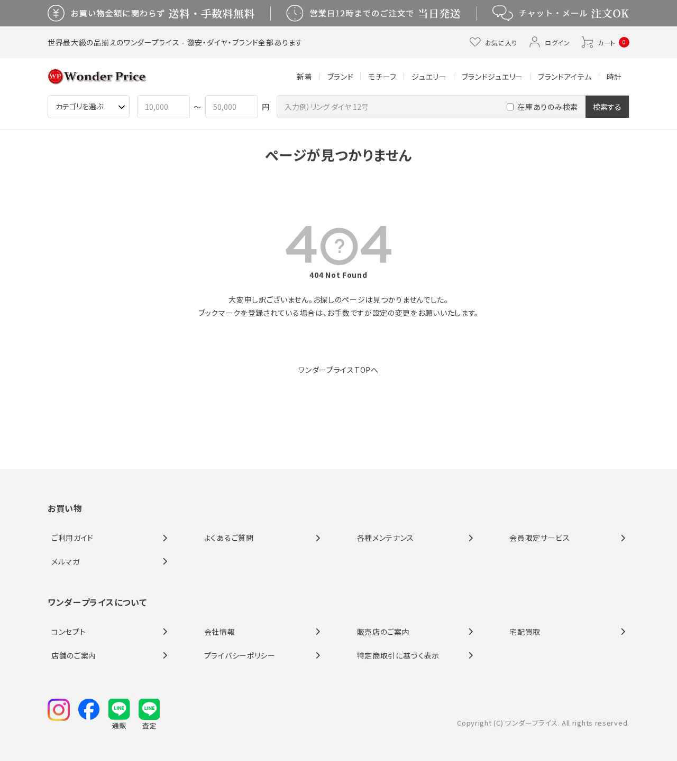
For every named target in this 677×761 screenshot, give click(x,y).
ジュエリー (429, 76)
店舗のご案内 (73, 655)
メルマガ (65, 561)
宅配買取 (525, 631)
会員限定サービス (539, 537)
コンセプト (68, 631)
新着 (304, 76)
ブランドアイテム (565, 76)
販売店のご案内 (383, 631)
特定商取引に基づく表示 (398, 655)
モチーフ (382, 76)
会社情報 (219, 631)
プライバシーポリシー (240, 655)
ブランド (340, 76)
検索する (607, 106)
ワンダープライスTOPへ (338, 369)
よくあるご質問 (229, 537)
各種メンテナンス (386, 537)
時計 (614, 76)
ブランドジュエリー (492, 76)
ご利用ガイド (72, 537)
